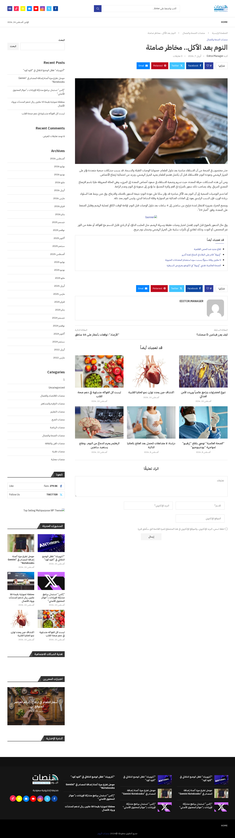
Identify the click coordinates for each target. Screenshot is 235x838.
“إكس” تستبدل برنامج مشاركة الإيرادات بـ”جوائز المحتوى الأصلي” (53, 598)
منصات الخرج (58, 419)
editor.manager (215, 56)
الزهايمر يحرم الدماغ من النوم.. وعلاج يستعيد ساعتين (99, 445)
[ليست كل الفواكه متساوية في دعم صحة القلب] (99, 371)
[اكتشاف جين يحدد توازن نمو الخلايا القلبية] (151, 371)
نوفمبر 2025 (59, 230)
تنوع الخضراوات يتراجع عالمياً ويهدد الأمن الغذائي (203, 394)
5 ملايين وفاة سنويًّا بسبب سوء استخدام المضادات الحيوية (193, 260)
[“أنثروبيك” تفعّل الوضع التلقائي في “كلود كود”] (51, 543)
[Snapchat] (22, 8)
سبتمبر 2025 (58, 246)
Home (224, 22)
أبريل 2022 (59, 349)
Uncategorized (57, 387)
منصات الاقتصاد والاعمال (52, 396)
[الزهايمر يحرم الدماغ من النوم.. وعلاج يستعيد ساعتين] (99, 422)
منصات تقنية (58, 451)
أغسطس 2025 (57, 254)
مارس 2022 (59, 357)
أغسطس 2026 (57, 158)
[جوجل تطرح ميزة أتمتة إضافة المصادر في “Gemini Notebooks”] (20, 543)
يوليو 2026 (59, 166)
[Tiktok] (16, 8)
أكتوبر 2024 (59, 334)
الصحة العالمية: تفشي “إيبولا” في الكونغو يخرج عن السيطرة (194, 265)
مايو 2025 (60, 278)
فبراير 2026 (59, 206)
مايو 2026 (60, 182)
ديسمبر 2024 (58, 318)
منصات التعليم (57, 412)
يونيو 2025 (59, 270)
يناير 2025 (60, 310)
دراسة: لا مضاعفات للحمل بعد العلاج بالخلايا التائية (151, 445)
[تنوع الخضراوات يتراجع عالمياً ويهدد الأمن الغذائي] (203, 371)
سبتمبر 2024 (58, 341)
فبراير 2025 (59, 302)
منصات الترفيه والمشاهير (53, 403)
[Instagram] (42, 8)
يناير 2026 (60, 214)
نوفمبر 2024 (59, 326)
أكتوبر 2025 (59, 238)
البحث (61, 40)
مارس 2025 (59, 294)
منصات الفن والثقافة (55, 443)
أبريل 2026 (59, 190)
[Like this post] (208, 65)
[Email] (29, 8)
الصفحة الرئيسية (220, 33)
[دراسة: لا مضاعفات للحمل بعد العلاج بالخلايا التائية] (151, 422)
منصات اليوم (104, 833)
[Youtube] (36, 8)
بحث (98, 8)
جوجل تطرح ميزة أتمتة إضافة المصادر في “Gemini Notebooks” (21, 560)
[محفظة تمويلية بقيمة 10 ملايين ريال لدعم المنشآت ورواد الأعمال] (20, 581)
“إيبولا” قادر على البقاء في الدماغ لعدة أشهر (201, 254)
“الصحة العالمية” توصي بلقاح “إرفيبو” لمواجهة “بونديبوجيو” (203, 445)
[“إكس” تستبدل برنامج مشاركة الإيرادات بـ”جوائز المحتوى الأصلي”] (51, 581)
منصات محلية (58, 459)
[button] (10, 706)
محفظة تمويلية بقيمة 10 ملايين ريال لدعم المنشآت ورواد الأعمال (21, 598)
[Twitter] (49, 8)
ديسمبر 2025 (58, 222)
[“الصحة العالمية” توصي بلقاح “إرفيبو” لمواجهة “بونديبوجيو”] (203, 422)
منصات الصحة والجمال (193, 33)
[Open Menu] (9, 8)
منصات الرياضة (57, 427)
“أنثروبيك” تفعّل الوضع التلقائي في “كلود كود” (44, 70)
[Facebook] (55, 8)
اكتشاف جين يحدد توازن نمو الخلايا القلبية (151, 392)
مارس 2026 (59, 198)
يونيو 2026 (59, 174)
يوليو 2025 (59, 262)
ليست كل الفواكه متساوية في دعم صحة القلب (99, 394)
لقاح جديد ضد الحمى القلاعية (207, 249)
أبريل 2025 (59, 286)
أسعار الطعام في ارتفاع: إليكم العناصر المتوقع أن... (36, 704)
